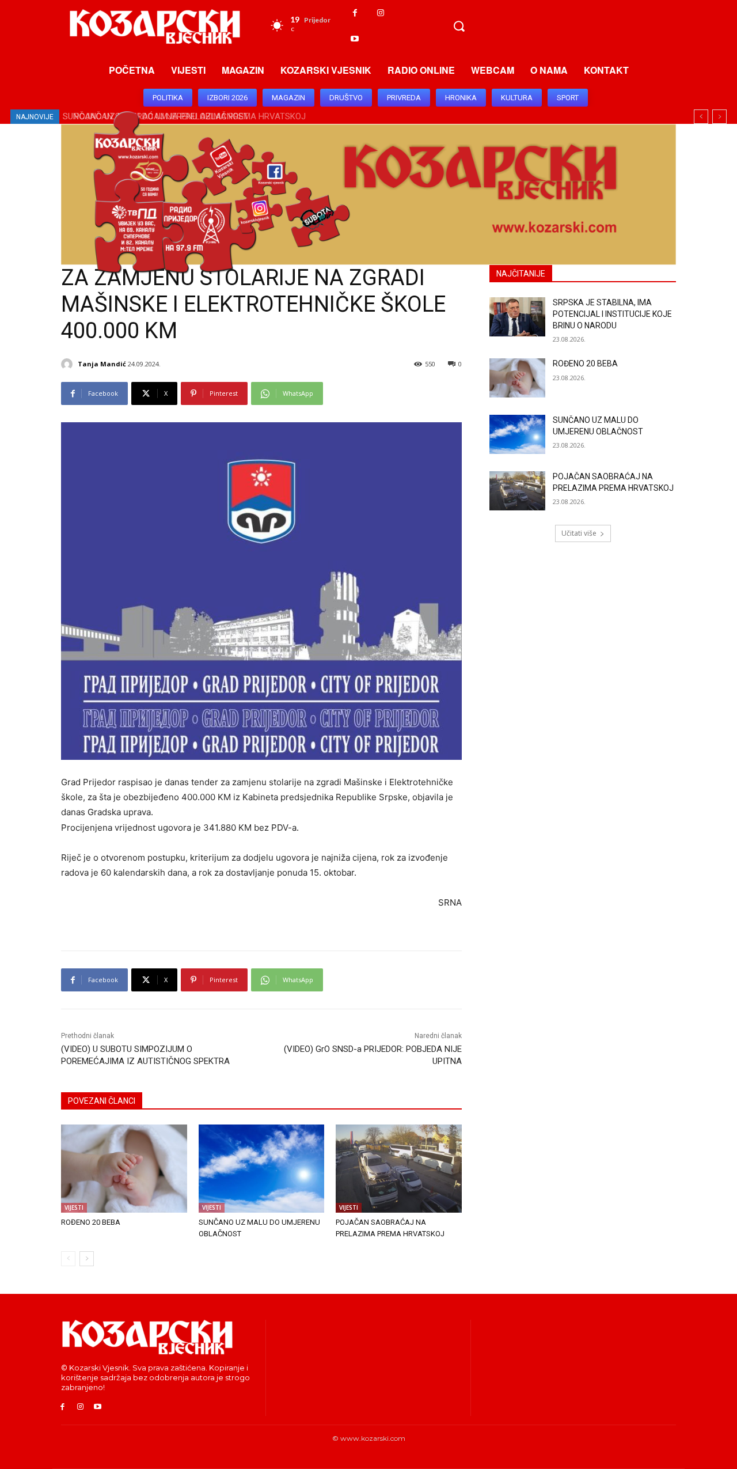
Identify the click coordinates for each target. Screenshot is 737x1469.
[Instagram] (381, 13)
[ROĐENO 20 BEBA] (124, 1169)
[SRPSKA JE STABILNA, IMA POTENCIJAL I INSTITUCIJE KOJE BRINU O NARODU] (517, 316)
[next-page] (86, 1258)
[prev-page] (68, 1258)
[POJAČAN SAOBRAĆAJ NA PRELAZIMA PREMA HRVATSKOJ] (399, 1169)
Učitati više (579, 533)
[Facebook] (355, 13)
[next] (719, 116)
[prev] (701, 116)
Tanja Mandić (102, 363)
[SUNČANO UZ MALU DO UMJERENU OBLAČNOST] (262, 1169)
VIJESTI (73, 1207)
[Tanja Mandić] (68, 364)
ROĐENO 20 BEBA (90, 1222)
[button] (458, 25)
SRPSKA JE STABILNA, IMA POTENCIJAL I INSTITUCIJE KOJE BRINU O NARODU (612, 314)
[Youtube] (355, 39)
